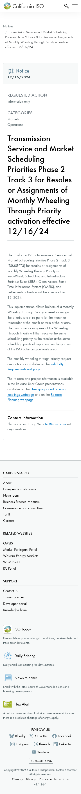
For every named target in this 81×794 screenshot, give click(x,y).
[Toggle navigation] (75, 6)
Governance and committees (23, 508)
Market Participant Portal (20, 549)
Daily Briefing (24, 655)
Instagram (22, 744)
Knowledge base (15, 610)
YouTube (43, 752)
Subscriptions (41, 761)
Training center (13, 597)
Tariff (6, 514)
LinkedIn (65, 744)
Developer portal (15, 604)
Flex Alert (21, 704)
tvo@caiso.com (55, 424)
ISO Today (22, 629)
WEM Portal (11, 562)
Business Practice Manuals (21, 502)
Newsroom (11, 495)
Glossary (17, 779)
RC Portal (9, 568)
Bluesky (20, 736)
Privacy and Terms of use (54, 779)
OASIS (8, 543)
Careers (8, 520)
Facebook (65, 736)
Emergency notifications (19, 489)
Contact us (10, 591)
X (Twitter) (42, 736)
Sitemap (31, 779)
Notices (8, 26)
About (7, 483)
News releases (25, 677)
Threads (44, 744)
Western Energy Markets (20, 556)
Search (66, 6)
